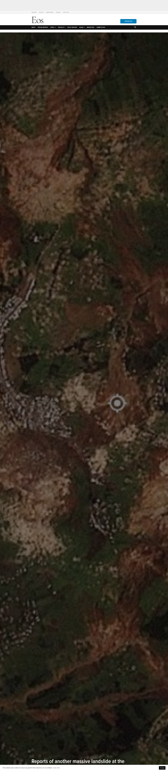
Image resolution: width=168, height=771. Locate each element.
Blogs (81, 27)
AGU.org (41, 12)
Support (128, 21)
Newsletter (90, 27)
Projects (61, 27)
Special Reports (43, 27)
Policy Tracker (72, 27)
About (33, 27)
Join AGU (58, 12)
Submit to (101, 27)
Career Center (49, 12)
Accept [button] (162, 768)
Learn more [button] (56, 768)
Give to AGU (66, 12)
